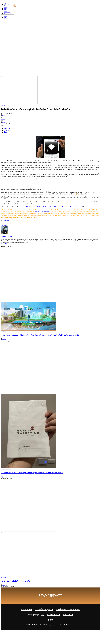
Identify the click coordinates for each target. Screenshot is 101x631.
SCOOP (5, 14)
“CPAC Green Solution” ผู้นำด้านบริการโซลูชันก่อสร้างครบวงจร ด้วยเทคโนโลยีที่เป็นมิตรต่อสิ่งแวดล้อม (40, 335)
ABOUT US (68, 614)
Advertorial (3, 331)
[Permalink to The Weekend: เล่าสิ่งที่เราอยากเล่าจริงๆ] (28, 576)
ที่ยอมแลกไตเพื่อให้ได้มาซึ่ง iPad (42, 211)
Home (5, 9)
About (5, 17)
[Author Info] (4, 233)
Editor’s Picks (7, 12)
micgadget (6, 220)
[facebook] (96, 2)
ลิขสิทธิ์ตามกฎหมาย (44, 609)
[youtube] (100, 2)
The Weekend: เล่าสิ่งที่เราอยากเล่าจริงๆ (16, 581)
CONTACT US (53, 614)
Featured (3, 105)
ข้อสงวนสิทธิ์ (26, 609)
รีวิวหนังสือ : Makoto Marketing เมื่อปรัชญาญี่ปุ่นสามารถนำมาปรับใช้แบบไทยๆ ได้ (32, 473)
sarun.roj (4, 339)
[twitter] (98, 2)
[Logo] (11, 6)
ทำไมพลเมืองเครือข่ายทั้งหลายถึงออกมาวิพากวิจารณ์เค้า (68, 206)
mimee (3, 115)
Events (5, 16)
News (5, 10)
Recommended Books (6, 469)
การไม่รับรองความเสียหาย (68, 609)
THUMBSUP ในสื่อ (36, 615)
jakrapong (4, 477)
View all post (4, 243)
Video (5, 13)
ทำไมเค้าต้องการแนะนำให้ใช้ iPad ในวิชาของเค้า (39, 206)
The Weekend (4, 577)
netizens (5, 225)
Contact (5, 18)
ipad (2, 225)
